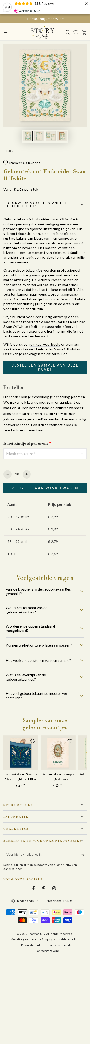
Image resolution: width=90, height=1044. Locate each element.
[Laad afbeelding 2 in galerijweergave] (39, 136)
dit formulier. (57, 354)
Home (7, 151)
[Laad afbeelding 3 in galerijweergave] (51, 136)
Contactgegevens (47, 950)
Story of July (37, 933)
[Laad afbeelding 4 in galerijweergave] (62, 136)
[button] (67, 32)
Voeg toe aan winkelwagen (45, 488)
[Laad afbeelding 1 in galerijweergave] (28, 136)
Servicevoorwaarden (59, 945)
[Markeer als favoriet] (32, 741)
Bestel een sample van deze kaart (45, 367)
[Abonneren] (84, 855)
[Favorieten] (76, 32)
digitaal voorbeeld (45, 344)
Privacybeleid (30, 945)
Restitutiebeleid (68, 939)
